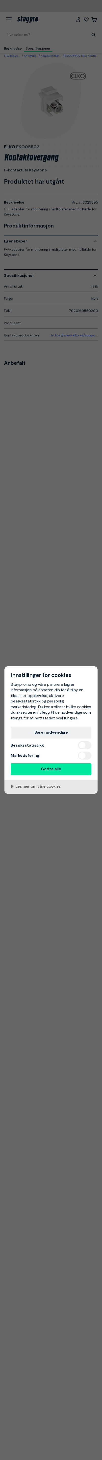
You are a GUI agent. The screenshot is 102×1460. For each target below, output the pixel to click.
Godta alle (51, 768)
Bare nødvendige (51, 732)
